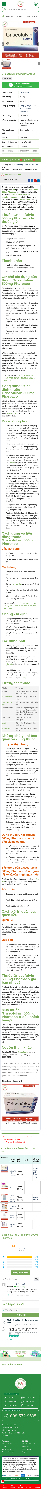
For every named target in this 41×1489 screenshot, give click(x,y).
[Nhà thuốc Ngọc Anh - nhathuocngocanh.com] (20, 3)
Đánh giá (30, 160)
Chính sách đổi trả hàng (10, 1427)
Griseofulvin (24, 92)
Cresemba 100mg (13, 1216)
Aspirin (4, 723)
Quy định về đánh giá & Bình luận (13, 1433)
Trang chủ (9, 16)
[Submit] (4, 9)
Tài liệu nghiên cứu (28, 1444)
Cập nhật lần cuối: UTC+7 (20, 166)
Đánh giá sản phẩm (20, 1273)
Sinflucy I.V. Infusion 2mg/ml (12, 1198)
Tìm (36, 1279)
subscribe (29, 1397)
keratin (12, 463)
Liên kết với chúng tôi (12, 1394)
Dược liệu (25, 1446)
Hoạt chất (25, 1452)
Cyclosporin (6, 728)
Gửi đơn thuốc (7, 1444)
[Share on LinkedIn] (38, 180)
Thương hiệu (26, 1449)
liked (11, 1397)
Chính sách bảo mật (9, 1425)
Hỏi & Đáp (16, 160)
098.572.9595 (23, 1415)
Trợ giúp (4, 1446)
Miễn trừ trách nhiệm (9, 1430)
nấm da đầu (12, 413)
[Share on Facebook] (29, 180)
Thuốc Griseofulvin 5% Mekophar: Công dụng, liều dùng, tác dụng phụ (20, 605)
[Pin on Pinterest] (35, 180)
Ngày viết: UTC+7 (19, 169)
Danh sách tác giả (8, 1452)
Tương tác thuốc (16, 683)
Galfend (12, 1188)
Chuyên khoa (6, 1449)
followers (12, 1401)
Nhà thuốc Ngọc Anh (13, 174)
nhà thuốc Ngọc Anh (21, 195)
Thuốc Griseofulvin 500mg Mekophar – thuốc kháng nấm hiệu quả (20, 377)
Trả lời (9, 1339)
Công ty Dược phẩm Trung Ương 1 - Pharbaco (28, 108)
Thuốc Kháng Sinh (32, 16)
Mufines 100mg (12, 1225)
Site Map (5, 1435)
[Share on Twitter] (32, 180)
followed (29, 1401)
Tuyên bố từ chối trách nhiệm (16, 1142)
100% (35, 1257)
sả (14, 190)
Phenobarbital (7, 697)
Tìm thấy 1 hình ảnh (12, 1081)
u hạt (25, 678)
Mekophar (36, 1188)
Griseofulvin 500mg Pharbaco (14, 1173)
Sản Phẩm (19, 16)
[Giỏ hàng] (36, 4)
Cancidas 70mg (13, 1207)
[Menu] (4, 4)
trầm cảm (9, 664)
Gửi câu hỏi (20, 1315)
